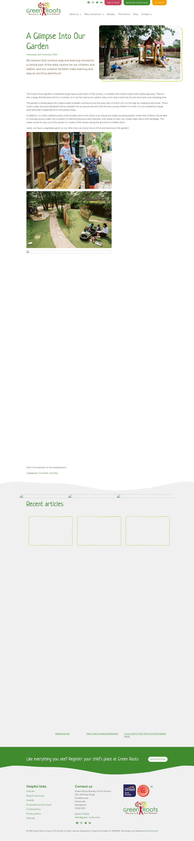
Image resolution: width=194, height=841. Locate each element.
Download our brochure (38, 804)
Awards (30, 800)
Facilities (53, 473)
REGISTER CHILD (137, 3)
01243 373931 (82, 814)
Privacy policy (33, 813)
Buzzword (153, 831)
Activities (43, 473)
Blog (135, 14)
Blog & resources (35, 795)
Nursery (111, 14)
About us (74, 14)
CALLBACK (159, 3)
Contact (145, 14)
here (63, 467)
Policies (30, 791)
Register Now (157, 759)
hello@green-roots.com (87, 817)
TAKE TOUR (113, 3)
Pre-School (124, 14)
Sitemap (30, 818)
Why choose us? (93, 14)
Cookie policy (33, 809)
